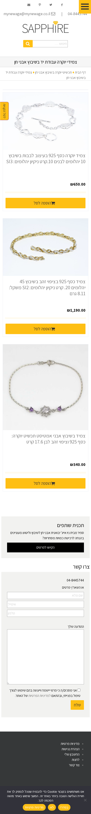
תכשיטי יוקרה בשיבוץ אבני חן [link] (53, 72)
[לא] (85, 800)
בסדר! (64, 807)
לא (52, 807)
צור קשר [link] (74, 765)
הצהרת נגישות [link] (71, 749)
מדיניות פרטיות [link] (70, 743)
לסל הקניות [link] (4, 111)
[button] (28, 43)
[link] (45, 27)
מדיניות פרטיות (34, 807)
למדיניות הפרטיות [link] (39, 695)
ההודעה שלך (76, 626)
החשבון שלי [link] (72, 754)
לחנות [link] (76, 759)
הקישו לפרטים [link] (45, 547)
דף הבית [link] (80, 72)
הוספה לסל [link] (42, 203)
